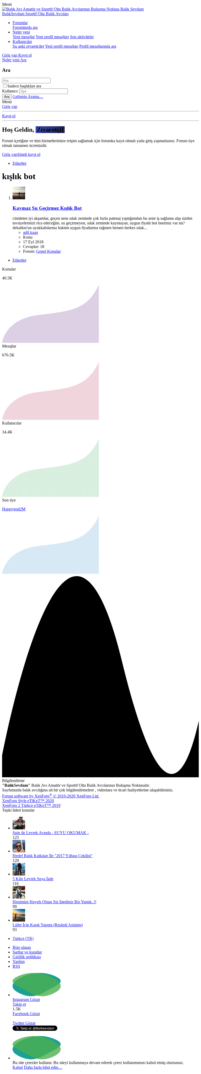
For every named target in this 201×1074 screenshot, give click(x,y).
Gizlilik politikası (27, 957)
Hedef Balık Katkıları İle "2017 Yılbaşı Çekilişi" (53, 855)
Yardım (19, 961)
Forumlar (20, 22)
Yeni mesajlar (24, 37)
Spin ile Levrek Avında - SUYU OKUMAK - (51, 832)
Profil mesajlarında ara (97, 46)
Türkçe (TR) (23, 938)
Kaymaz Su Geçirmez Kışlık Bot (47, 208)
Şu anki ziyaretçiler (28, 46)
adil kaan (30, 232)
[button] (7, 4)
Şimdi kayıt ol (28, 154)
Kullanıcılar (22, 41)
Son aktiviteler (82, 37)
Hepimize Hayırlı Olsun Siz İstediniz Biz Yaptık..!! (54, 902)
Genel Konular (48, 251)
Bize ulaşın (22, 947)
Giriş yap (9, 106)
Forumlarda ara (25, 27)
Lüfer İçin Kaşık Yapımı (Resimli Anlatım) (48, 925)
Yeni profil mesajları (52, 37)
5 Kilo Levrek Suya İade (33, 879)
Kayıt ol (8, 116)
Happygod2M (13, 509)
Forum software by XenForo (50, 796)
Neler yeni (21, 32)
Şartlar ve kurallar (27, 952)
